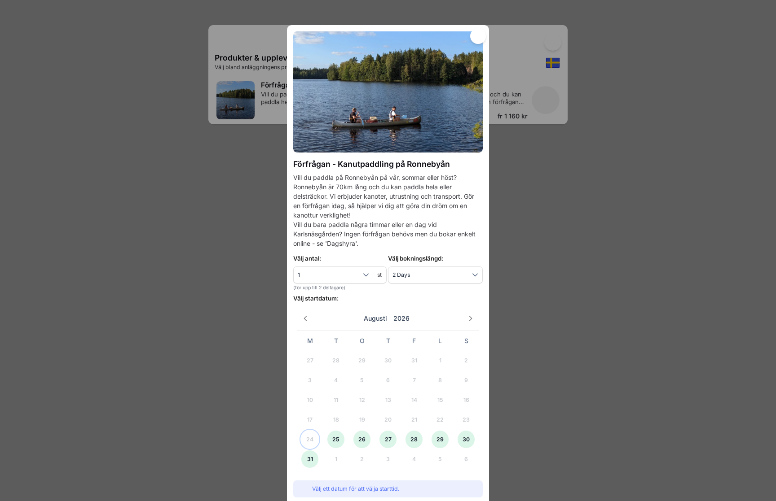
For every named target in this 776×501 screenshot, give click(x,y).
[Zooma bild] (388, 92)
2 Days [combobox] (401, 274)
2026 (401, 318)
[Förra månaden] (305, 318)
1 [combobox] (299, 274)
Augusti (375, 318)
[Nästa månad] (471, 318)
